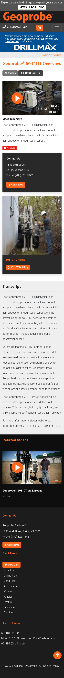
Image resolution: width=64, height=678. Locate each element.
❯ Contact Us (16, 184)
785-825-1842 (16, 27)
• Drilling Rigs (9, 575)
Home (46, 54)
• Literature (8, 607)
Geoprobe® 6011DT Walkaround (22, 490)
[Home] (30, 23)
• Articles (7, 596)
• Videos (7, 591)
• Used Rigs (8, 580)
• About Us (8, 570)
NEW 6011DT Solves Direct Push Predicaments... (29, 638)
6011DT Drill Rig (10, 633)
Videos (57, 54)
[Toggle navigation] (57, 28)
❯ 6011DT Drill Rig (31, 73)
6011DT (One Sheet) (13, 643)
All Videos (10, 73)
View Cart (12, 564)
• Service (7, 612)
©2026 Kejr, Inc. (14, 665)
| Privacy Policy (32, 665)
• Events (7, 602)
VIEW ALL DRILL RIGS (32, 7)
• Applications (10, 586)
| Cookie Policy (50, 665)
